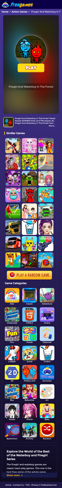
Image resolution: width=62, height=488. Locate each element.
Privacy (34, 485)
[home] (17, 1)
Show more (13, 475)
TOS (28, 485)
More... (52, 126)
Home (5, 11)
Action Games (19, 11)
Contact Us (18, 485)
